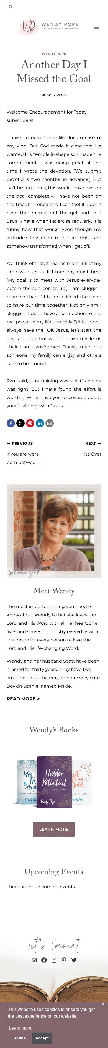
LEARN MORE (54, 829)
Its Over (92, 449)
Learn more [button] (20, 1028)
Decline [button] (19, 1038)
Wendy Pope (54, 54)
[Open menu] (96, 27)
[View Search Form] (10, 7)
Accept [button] (42, 1038)
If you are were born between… (24, 453)
